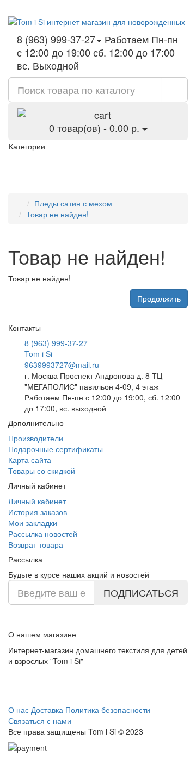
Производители (35, 438)
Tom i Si (38, 353)
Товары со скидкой (41, 470)
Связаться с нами (39, 720)
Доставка (47, 709)
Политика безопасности (107, 709)
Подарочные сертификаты (55, 448)
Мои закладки (32, 522)
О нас (18, 709)
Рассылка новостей (42, 533)
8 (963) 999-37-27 (56, 342)
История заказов (37, 511)
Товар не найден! (57, 214)
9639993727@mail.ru (61, 364)
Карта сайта (29, 459)
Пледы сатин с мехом (73, 203)
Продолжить (159, 298)
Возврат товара (35, 544)
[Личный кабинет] (147, 5)
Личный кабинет (37, 501)
